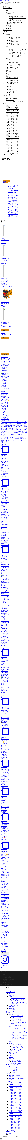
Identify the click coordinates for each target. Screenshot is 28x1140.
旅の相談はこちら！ (8, 982)
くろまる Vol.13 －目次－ (15, 1110)
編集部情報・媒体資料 (8, 979)
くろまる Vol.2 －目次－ (15, 1127)
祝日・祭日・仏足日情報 (15, 1060)
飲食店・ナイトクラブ (14, 1051)
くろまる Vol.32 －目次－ (15, 1083)
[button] (1, 222)
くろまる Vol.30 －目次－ (15, 1086)
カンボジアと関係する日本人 (13, 1064)
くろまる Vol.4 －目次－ (15, 1124)
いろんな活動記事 (13, 1005)
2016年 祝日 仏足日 (16, 1063)
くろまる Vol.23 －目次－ (15, 1096)
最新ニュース (12, 1058)
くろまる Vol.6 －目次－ (15, 1121)
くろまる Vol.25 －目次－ (15, 1093)
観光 (10, 1041)
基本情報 (11, 1014)
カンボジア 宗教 (16, 1020)
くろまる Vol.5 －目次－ (15, 1122)
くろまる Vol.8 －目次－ (15, 1118)
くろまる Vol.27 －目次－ (15, 1090)
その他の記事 (12, 1009)
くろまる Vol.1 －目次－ (15, 1128)
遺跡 (10, 1026)
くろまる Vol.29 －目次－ (15, 1087)
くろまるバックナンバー (12, 1081)
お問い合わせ (6, 980)
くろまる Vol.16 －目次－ (15, 1105)
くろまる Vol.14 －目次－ (15, 1109)
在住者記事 (11, 996)
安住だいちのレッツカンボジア (19, 1003)
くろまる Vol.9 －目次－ (15, 1116)
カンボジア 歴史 (16, 1017)
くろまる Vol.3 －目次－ (15, 1125)
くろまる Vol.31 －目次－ (15, 1084)
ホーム (4, 974)
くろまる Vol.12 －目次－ (15, 1112)
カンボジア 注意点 (16, 1025)
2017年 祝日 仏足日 (16, 1061)
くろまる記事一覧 (10, 992)
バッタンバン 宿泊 (16, 1049)
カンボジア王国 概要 (17, 1016)
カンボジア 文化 (16, 1019)
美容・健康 (11, 1054)
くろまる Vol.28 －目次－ (15, 1089)
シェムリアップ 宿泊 (17, 1046)
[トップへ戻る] (1, 1139)
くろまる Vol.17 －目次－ (15, 1104)
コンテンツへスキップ (5, 0)
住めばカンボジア (13, 995)
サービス (11, 1055)
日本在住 (13, 1072)
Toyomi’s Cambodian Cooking (18, 998)
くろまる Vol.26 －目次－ (15, 1092)
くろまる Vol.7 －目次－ (15, 1119)
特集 (10, 993)
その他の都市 (14, 1070)
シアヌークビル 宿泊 (17, 1047)
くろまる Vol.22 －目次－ (15, 1098)
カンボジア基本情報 (8, 976)
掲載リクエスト (13, 1076)
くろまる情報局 (7, 1133)
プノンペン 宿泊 (16, 1044)
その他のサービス (10, 1131)
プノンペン (14, 1067)
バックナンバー (7, 977)
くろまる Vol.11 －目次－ (15, 1113)
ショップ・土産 (13, 1052)
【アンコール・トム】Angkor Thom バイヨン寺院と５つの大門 (19, 1032)
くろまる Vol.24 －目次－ (15, 1095)
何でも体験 (11, 1006)
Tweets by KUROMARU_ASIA (6, 333)
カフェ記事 (11, 1008)
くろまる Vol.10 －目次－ (15, 1115)
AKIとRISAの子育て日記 (17, 1002)
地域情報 (8, 1013)
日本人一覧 (11, 1066)
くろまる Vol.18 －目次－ (15, 1102)
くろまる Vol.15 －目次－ (15, 1107)
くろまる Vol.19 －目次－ (15, 1101)
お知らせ (11, 1057)
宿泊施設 (11, 1043)
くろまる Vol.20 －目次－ (15, 1099)
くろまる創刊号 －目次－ (15, 1130)
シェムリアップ (15, 1069)
